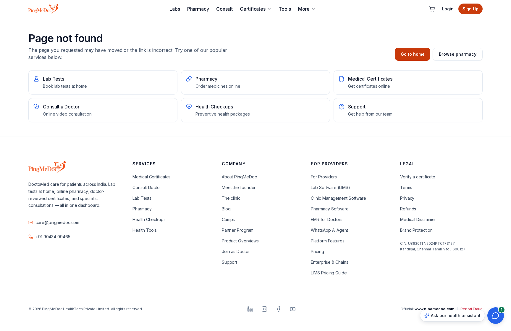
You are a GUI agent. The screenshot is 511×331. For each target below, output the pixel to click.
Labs (174, 9)
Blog (226, 208)
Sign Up (470, 8)
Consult (224, 9)
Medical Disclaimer (418, 219)
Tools (285, 9)
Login (448, 8)
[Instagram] (264, 309)
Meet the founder (239, 187)
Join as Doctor (236, 251)
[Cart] (432, 9)
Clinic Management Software (338, 198)
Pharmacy (198, 9)
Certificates (253, 9)
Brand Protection (416, 230)
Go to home (412, 54)
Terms (406, 187)
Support (229, 262)
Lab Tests (141, 198)
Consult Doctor (146, 187)
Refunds (408, 208)
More (304, 9)
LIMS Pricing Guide (329, 272)
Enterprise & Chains (329, 262)
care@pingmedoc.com (57, 222)
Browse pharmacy (457, 54)
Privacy (407, 198)
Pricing (317, 251)
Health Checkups (149, 219)
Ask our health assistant (456, 315)
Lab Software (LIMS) (330, 187)
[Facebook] (278, 309)
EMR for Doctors (326, 219)
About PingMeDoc (239, 176)
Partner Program (237, 230)
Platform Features (327, 240)
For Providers (324, 176)
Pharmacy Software (329, 208)
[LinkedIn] (250, 309)
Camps (228, 219)
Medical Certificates (151, 176)
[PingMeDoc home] (43, 8)
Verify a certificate (417, 176)
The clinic (231, 198)
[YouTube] (292, 309)
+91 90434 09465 (52, 236)
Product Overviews (240, 240)
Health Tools (144, 230)
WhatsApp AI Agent (329, 230)
